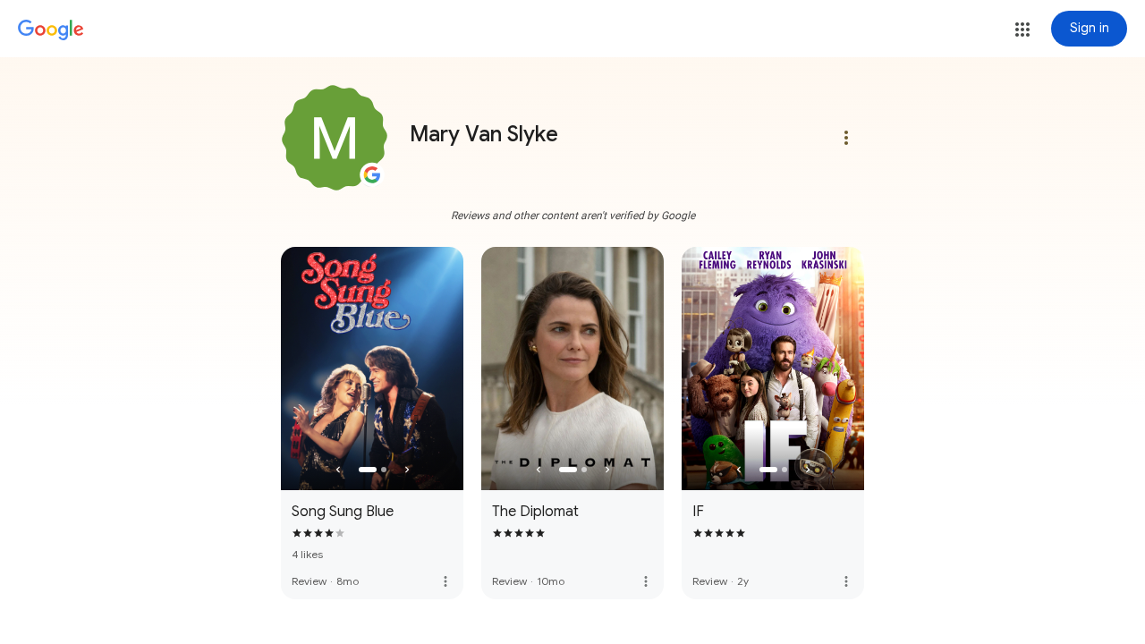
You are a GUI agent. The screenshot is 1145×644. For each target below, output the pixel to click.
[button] (1022, 29)
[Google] (51, 30)
